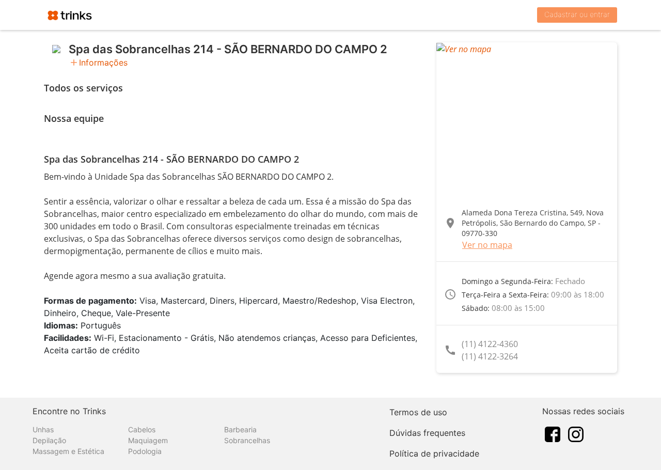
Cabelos (141, 429)
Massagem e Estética (68, 451)
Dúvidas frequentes (427, 433)
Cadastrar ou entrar (577, 14)
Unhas (43, 429)
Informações (103, 62)
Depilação (49, 440)
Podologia (145, 451)
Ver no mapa (487, 244)
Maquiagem (148, 440)
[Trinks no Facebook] (552, 433)
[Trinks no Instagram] (575, 433)
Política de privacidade (434, 453)
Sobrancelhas (247, 440)
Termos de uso (418, 412)
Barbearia (240, 429)
